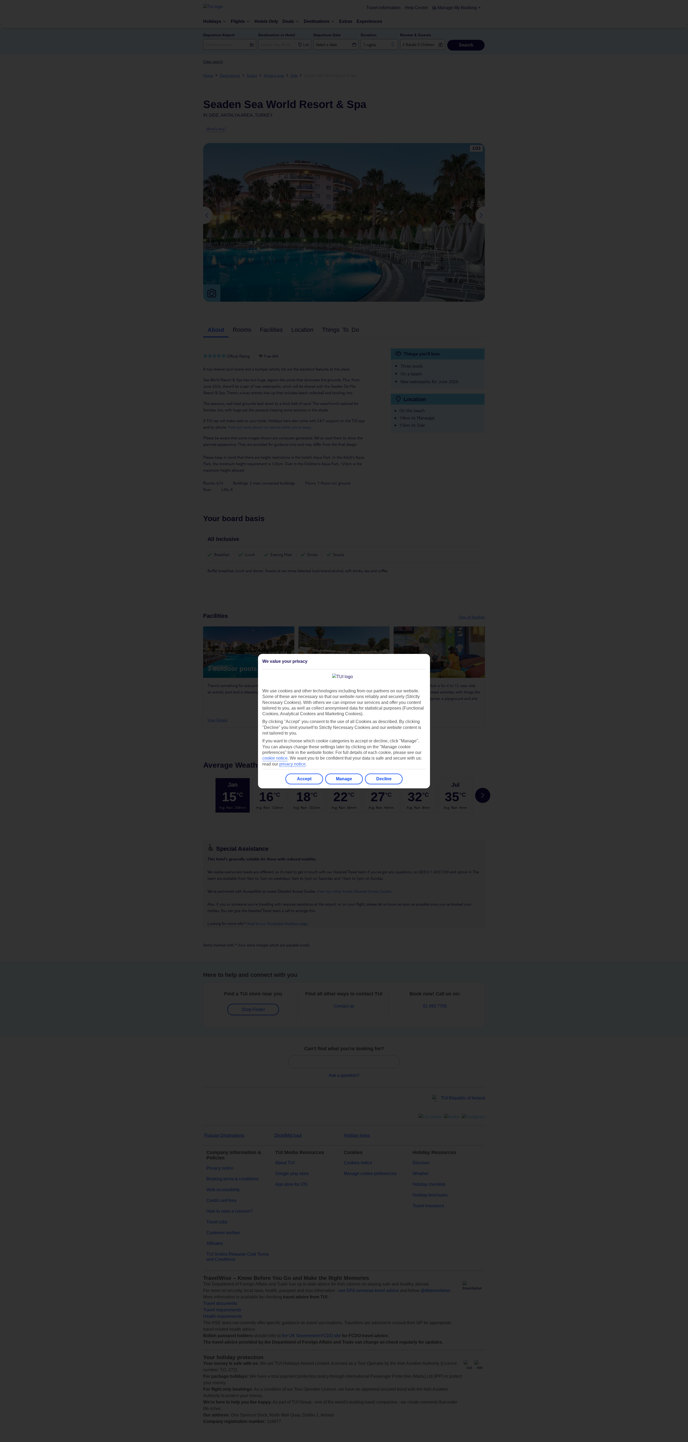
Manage (344, 779)
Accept (304, 779)
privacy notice (292, 764)
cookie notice (275, 758)
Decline (384, 779)
